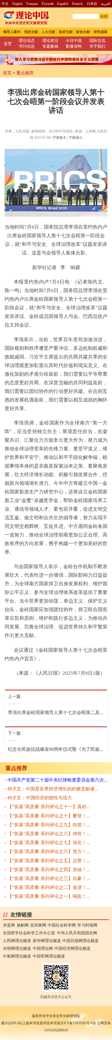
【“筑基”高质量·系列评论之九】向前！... (48, 824)
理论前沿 (50, 40)
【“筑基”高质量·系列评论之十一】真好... (48, 806)
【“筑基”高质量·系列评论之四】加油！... (48, 869)
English (17, 4)
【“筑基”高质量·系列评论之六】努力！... (48, 851)
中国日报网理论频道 (80, 941)
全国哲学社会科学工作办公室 (29, 933)
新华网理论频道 (47, 941)
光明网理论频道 (17, 948)
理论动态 (27, 40)
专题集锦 (50, 46)
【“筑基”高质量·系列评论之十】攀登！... (48, 815)
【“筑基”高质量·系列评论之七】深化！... (48, 842)
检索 (104, 16)
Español (62, 4)
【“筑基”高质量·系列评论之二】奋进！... (48, 887)
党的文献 (31, 32)
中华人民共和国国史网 (77, 933)
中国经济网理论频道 (72, 948)
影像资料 (74, 46)
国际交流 (97, 40)
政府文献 (66, 32)
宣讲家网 (38, 925)
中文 (5, 4)
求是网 (9, 925)
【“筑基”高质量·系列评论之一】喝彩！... (48, 896)
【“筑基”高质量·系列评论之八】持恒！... (48, 833)
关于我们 (97, 46)
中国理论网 (43, 948)
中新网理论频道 (17, 956)
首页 (8, 44)
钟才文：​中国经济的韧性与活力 (39, 797)
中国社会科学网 (62, 925)
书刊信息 (27, 46)
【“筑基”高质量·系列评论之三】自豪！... (48, 878)
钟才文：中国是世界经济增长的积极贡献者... (52, 788)
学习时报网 (87, 925)
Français (32, 4)
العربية (105, 4)
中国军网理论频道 (49, 956)
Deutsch (77, 4)
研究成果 (100, 32)
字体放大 (59, 138)
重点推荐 (25, 73)
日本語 (92, 4)
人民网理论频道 (17, 941)
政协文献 (83, 32)
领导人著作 (11, 32)
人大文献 (48, 32)
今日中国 (74, 40)
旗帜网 (23, 925)
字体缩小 (75, 138)
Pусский (47, 4)
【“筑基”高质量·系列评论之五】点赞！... (48, 860)
